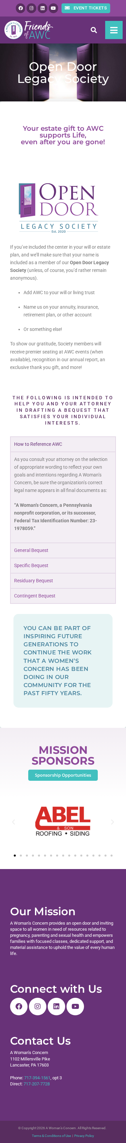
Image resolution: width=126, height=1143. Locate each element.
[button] (94, 30)
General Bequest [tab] (31, 550)
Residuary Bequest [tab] (33, 581)
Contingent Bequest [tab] (34, 596)
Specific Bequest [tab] (31, 565)
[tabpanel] (63, 497)
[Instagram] (31, 8)
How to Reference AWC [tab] (38, 444)
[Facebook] (21, 8)
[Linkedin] (42, 8)
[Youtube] (53, 8)
